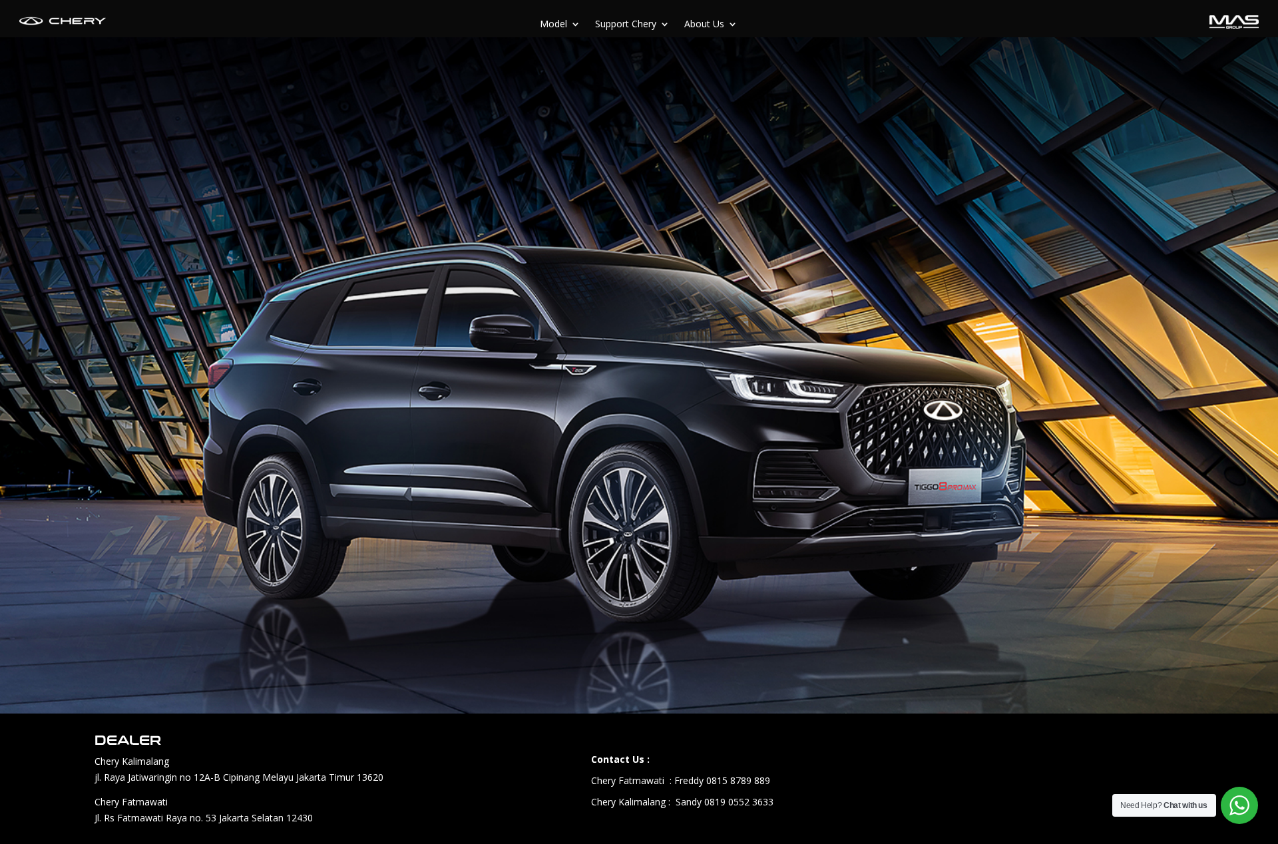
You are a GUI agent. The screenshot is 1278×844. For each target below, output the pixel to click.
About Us (704, 24)
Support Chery (625, 24)
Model (553, 24)
